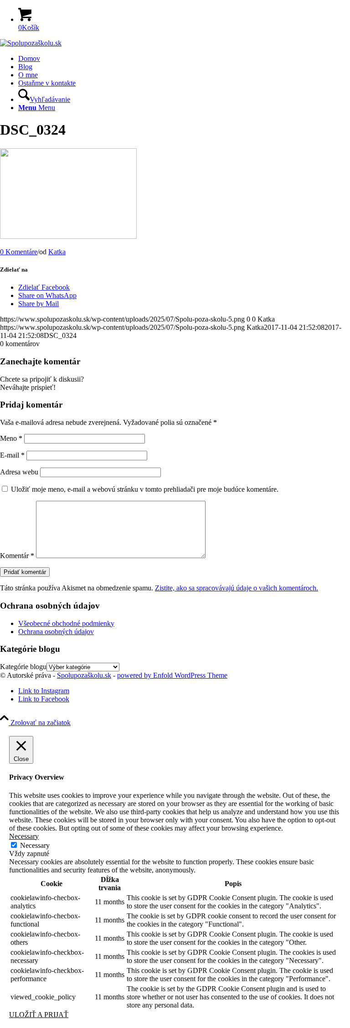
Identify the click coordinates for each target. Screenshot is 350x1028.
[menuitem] (184, 59)
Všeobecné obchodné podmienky (66, 623)
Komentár (17, 555)
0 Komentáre (18, 252)
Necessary (35, 845)
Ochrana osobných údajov (56, 631)
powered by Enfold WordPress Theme (172, 675)
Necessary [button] (24, 836)
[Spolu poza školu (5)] (31, 43)
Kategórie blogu (23, 666)
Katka (57, 252)
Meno (11, 438)
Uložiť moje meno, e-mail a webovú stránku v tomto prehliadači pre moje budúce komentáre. (144, 489)
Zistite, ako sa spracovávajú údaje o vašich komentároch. (236, 588)
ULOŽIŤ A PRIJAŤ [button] (38, 1014)
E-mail (12, 455)
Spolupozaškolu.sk (84, 675)
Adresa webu (19, 472)
